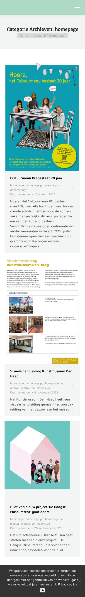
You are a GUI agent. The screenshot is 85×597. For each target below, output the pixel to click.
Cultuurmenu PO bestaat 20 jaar (36, 178)
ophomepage (18, 190)
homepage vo (54, 383)
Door (20, 194)
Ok (42, 590)
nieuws (14, 388)
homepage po (34, 185)
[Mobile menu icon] (77, 7)
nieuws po (51, 185)
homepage (17, 185)
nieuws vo (43, 388)
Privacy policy (67, 584)
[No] (79, 581)
